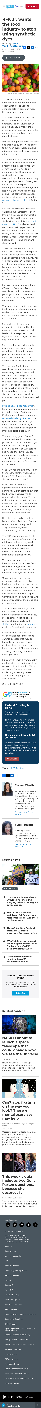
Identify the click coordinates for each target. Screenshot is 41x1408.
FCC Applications (11, 1359)
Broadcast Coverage (13, 1349)
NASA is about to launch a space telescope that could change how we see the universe (20, 1046)
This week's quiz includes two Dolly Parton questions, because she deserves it (19, 1184)
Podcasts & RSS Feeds (14, 1305)
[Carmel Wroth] (7, 789)
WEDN (12, 1238)
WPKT (21, 1240)
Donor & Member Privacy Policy (17, 1335)
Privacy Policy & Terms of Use (16, 1340)
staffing (6, 624)
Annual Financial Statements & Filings (19, 1345)
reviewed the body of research (17, 418)
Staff (6, 1261)
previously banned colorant (16, 200)
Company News (11, 1251)
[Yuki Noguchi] (7, 828)
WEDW (18, 1238)
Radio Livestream (12, 1309)
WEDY (24, 1238)
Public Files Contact (11, 1242)
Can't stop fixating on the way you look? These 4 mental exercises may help (18, 1110)
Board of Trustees (12, 1266)
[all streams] (38, 1405)
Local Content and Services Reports (19, 1379)
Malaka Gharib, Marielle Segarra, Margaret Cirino (18, 1125)
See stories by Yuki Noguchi (23, 845)
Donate (33, 6)
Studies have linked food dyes (17, 406)
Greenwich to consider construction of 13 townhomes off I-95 (19, 959)
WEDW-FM (8, 1240)
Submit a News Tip (12, 1295)
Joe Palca (6, 1059)
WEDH (7, 1238)
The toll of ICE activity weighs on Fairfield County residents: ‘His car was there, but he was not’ (22, 917)
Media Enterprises (12, 1275)
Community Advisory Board (16, 1271)
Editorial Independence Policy (16, 1369)
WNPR (15, 1240)
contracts (32, 624)
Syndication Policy (12, 1364)
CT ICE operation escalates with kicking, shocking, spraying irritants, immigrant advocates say (22, 901)
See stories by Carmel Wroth (24, 813)
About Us (8, 1246)
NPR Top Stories (18, 768)
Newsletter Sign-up (12, 1300)
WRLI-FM (27, 1240)
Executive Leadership (13, 1256)
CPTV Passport (10, 1324)
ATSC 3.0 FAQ (23, 1242)
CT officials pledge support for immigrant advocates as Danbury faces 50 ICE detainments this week (22, 945)
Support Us (9, 1290)
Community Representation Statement (20, 1314)
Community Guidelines (14, 1319)
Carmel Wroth (24, 785)
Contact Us (9, 1285)
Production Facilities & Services (17, 1374)
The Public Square (12, 1383)
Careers (8, 1280)
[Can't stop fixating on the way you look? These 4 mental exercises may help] (19, 1088)
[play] (3, 1405)
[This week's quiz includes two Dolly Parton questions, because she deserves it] (19, 1162)
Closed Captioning (12, 1354)
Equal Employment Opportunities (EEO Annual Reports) (20, 1329)
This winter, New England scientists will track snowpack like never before (22, 931)
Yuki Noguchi (16, 46)
